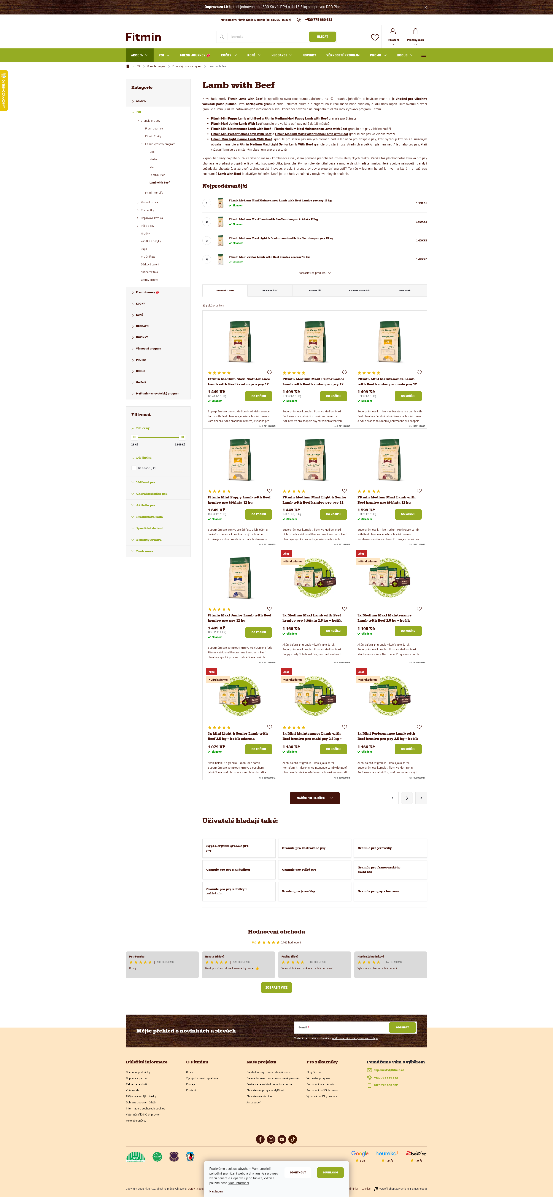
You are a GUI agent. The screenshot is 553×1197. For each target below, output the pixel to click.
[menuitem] (140, 55)
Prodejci (191, 1084)
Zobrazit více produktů (313, 273)
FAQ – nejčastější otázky (141, 1096)
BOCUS (140, 371)
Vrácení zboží (134, 1090)
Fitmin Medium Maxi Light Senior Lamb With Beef (276, 144)
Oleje (144, 249)
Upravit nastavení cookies (203, 1188)
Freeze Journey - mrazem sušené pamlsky (273, 1078)
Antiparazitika (149, 272)
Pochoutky (147, 210)
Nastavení (216, 1191)
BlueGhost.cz (419, 1188)
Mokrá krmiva (149, 202)
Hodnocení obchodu (276, 931)
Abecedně (404, 290)
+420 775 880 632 (386, 1077)
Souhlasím (330, 1172)
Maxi (152, 167)
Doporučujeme (225, 290)
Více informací (238, 1183)
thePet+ (141, 382)
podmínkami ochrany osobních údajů (355, 1038)
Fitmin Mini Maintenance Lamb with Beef (241, 129)
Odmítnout (298, 1172)
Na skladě (146, 468)
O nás (189, 1072)
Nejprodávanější (359, 290)
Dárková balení (150, 264)
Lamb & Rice (157, 175)
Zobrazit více (276, 987)
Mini (151, 151)
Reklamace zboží (136, 1084)
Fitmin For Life (154, 192)
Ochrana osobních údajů (141, 1102)
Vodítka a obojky (151, 241)
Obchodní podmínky (138, 1072)
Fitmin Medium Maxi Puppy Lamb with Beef (296, 118)
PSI (139, 112)
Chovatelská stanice (259, 1096)
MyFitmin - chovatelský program (157, 393)
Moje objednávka (136, 1120)
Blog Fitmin (314, 1072)
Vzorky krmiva (149, 279)
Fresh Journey (154, 128)
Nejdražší (315, 290)
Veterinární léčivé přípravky (142, 1114)
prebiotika (275, 163)
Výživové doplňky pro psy (322, 1096)
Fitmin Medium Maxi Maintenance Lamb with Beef (310, 129)
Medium (154, 159)
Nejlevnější (269, 290)
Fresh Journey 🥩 (147, 292)
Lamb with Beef (159, 182)
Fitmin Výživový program (160, 144)
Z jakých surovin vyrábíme (202, 1078)
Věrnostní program (148, 348)
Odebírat (402, 1027)
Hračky (145, 233)
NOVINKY (142, 337)
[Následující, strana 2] (407, 798)
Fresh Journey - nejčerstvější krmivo (269, 1072)
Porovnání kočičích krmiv (322, 1090)
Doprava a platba (136, 1078)
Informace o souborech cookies (145, 1108)
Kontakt (191, 1090)
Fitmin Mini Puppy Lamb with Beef (236, 118)
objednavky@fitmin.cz (389, 1070)
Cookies (365, 1188)
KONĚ (139, 315)
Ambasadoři (253, 1102)
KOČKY (140, 303)
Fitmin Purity (153, 136)
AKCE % (141, 101)
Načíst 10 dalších (311, 798)
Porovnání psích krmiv (320, 1084)
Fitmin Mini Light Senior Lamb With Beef (241, 139)
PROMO (141, 360)
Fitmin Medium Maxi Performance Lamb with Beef (311, 134)
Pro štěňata (148, 256)
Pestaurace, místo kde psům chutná (269, 1084)
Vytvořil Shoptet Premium (394, 1188)
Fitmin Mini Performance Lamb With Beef (241, 134)
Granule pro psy (150, 120)
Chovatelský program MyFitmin (265, 1090)
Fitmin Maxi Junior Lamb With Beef (236, 123)
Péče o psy (147, 225)
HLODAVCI (142, 326)
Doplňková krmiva (152, 218)
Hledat (322, 37)
